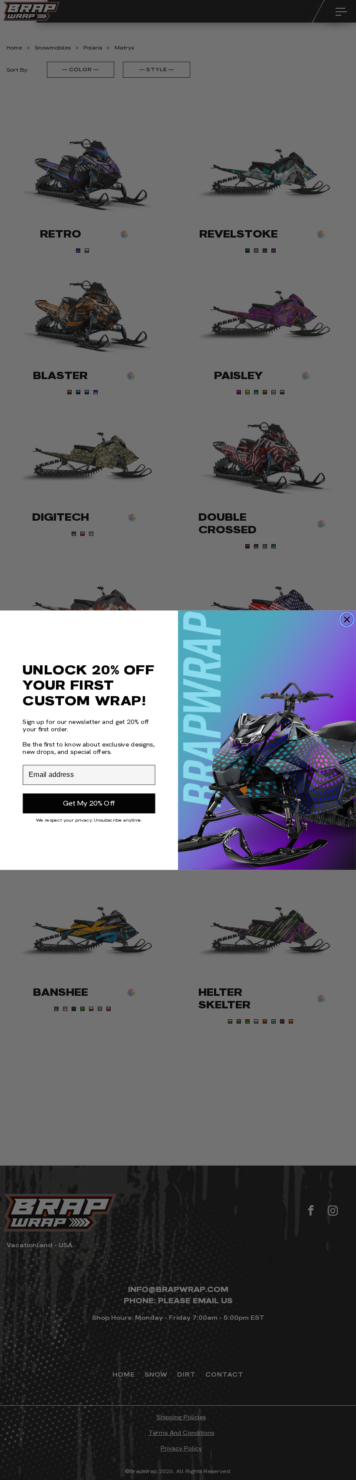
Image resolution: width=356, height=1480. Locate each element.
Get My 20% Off (89, 803)
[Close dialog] (347, 619)
